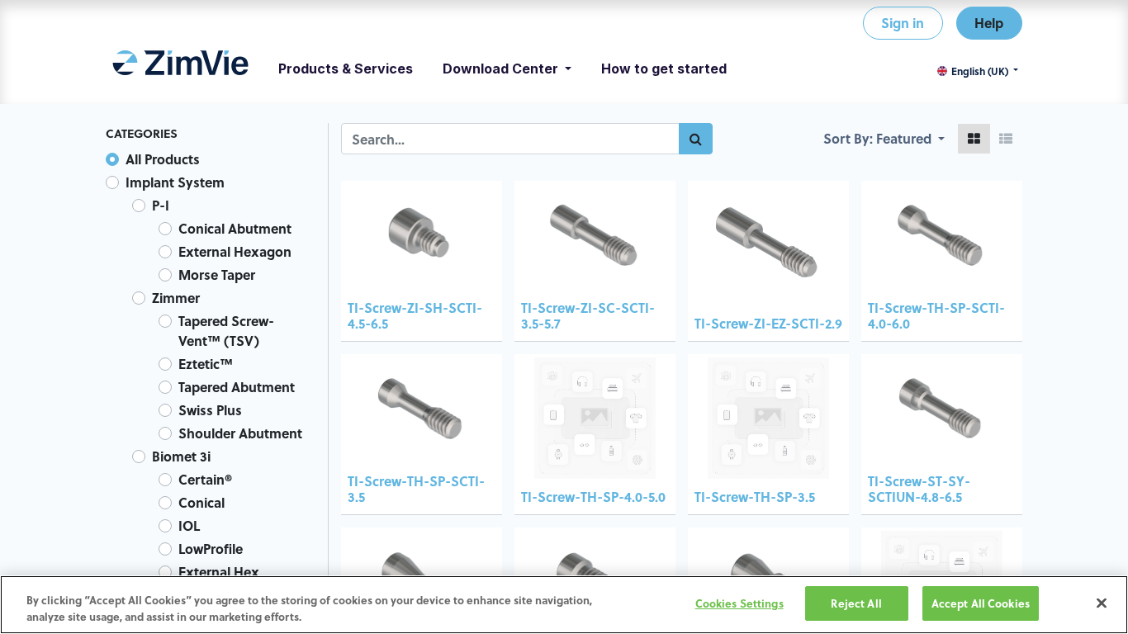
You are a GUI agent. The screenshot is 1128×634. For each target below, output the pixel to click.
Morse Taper (216, 274)
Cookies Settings (739, 603)
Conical (201, 502)
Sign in (902, 22)
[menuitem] (180, 68)
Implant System (175, 182)
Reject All (856, 603)
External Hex (218, 571)
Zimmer (176, 297)
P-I (160, 205)
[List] (1005, 139)
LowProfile (210, 548)
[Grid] (974, 139)
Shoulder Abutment (240, 432)
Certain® (205, 479)
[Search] (696, 138)
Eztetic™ (205, 363)
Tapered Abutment (236, 386)
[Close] (1101, 602)
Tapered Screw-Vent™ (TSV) (226, 330)
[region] (564, 604)
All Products (163, 158)
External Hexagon (234, 251)
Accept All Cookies (980, 603)
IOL (189, 525)
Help (988, 22)
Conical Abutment (234, 228)
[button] (910, 139)
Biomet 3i (181, 456)
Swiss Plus (210, 409)
